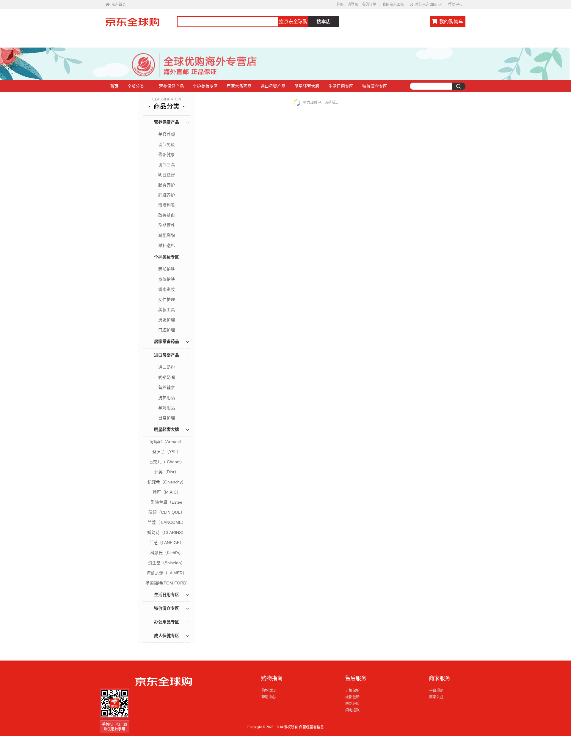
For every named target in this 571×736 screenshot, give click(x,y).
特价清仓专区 (374, 86)
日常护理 (166, 417)
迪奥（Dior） (166, 471)
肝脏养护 (166, 195)
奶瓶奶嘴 (166, 377)
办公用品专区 (166, 622)
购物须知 (268, 690)
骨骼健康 (166, 154)
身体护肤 (166, 279)
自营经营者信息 (311, 727)
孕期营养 (166, 225)
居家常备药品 (239, 86)
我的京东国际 (393, 4)
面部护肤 (166, 269)
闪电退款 (352, 710)
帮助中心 (455, 4)
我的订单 (369, 4)
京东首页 (119, 4)
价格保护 (352, 690)
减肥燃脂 (166, 235)
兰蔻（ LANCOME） (167, 522)
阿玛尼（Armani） (167, 441)
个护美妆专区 (205, 86)
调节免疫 (166, 144)
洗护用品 (166, 397)
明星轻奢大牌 (306, 86)
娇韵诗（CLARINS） (166, 532)
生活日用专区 (340, 86)
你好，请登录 (347, 4)
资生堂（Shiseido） (166, 562)
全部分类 (135, 86)
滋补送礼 (166, 245)
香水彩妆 (166, 289)
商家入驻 (436, 697)
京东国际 (141, 25)
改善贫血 (166, 215)
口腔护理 (166, 329)
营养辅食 (166, 387)
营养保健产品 (171, 86)
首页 (114, 86)
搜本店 (323, 21)
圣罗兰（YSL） (166, 451)
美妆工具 (166, 309)
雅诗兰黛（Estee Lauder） (166, 503)
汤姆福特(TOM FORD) (166, 583)
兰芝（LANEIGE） (166, 542)
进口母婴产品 (273, 86)
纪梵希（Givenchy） (167, 482)
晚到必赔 (352, 704)
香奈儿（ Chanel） (166, 461)
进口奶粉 (166, 367)
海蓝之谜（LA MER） (167, 572)
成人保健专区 (166, 635)
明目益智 (166, 174)
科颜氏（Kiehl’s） (166, 552)
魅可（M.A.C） (167, 492)
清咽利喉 (166, 205)
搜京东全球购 (293, 21)
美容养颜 (166, 134)
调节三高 (166, 164)
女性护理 (166, 299)
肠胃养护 (166, 184)
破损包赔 (352, 697)
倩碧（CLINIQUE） (166, 512)
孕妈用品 (166, 407)
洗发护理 (166, 319)
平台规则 (436, 690)
